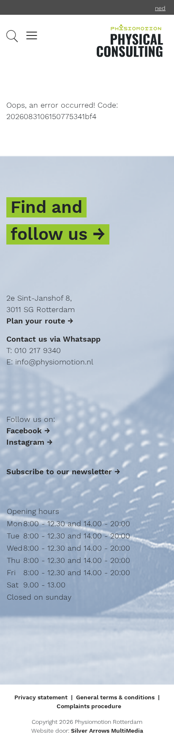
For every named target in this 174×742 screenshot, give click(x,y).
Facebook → (28, 430)
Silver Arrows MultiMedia (107, 730)
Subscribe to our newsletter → (63, 471)
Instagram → (29, 442)
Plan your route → (39, 320)
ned (160, 8)
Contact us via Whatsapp (53, 338)
